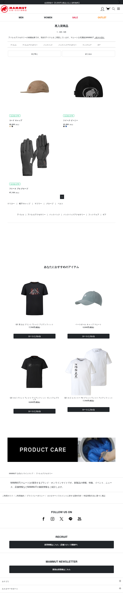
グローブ (49, 203)
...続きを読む (99, 37)
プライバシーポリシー (36, 495)
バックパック (48, 45)
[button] (34, 54)
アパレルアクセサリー (30, 45)
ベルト (60, 203)
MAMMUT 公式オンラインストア (21, 473)
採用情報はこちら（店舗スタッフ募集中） (61, 544)
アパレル (13, 45)
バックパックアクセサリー (67, 45)
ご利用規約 (19, 495)
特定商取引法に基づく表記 (94, 495)
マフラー (38, 203)
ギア (99, 45)
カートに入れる (34, 336)
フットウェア (87, 45)
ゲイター (11, 203)
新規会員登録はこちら (61, 569)
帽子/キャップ (24, 203)
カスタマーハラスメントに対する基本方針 (64, 495)
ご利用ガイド (7, 495)
